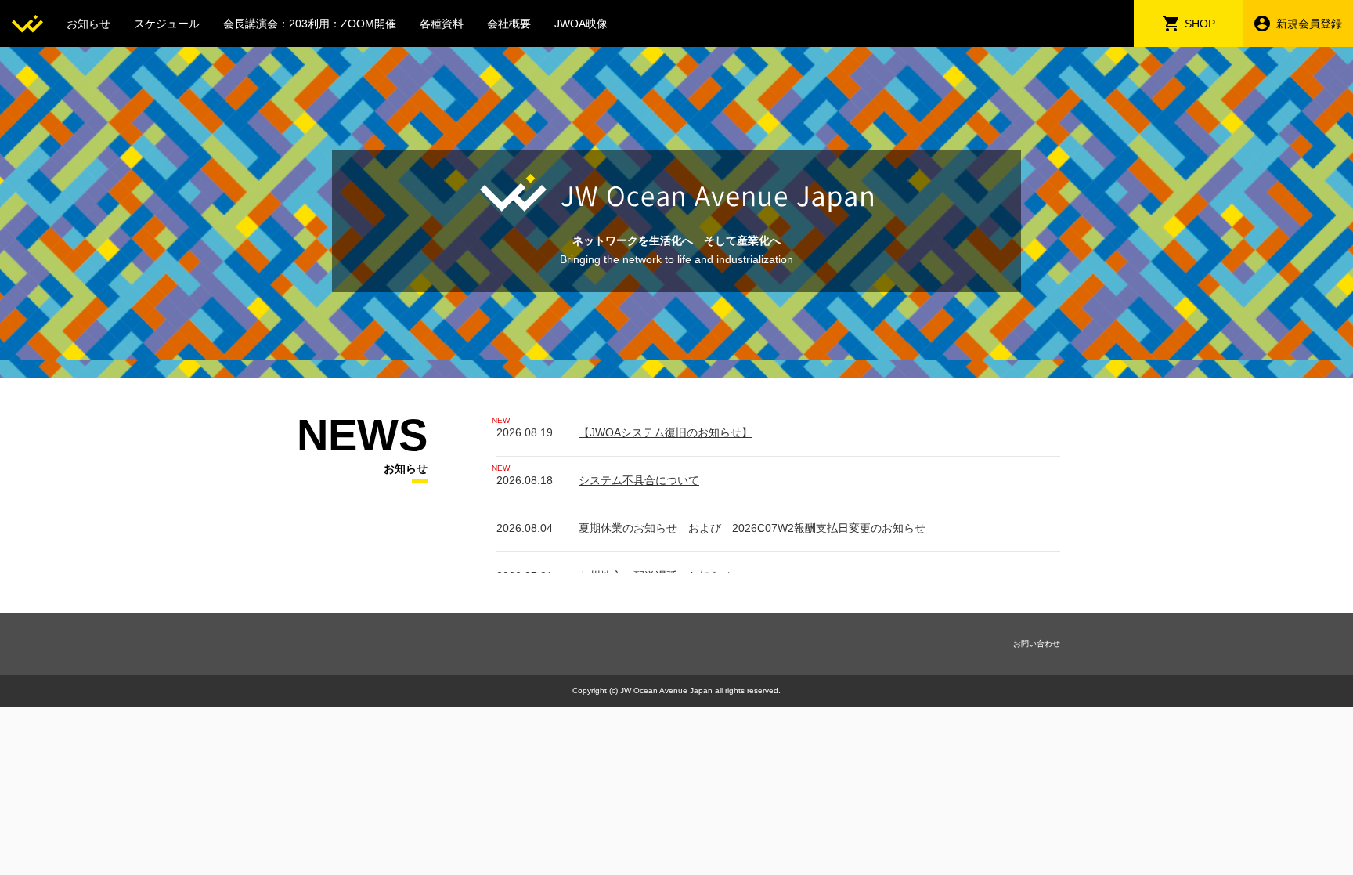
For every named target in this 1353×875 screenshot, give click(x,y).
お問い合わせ (1036, 643)
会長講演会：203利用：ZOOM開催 (309, 23)
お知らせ (88, 23)
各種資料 (442, 23)
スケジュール (167, 23)
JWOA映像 (581, 23)
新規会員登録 (1309, 23)
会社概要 (509, 23)
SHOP (1200, 23)
